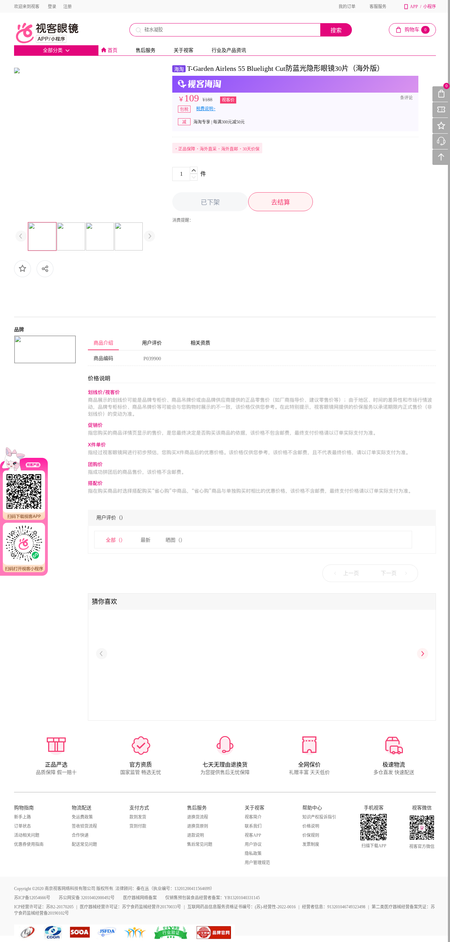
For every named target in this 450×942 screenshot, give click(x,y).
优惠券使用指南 (29, 844)
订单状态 (22, 826)
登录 (52, 6)
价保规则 (310, 835)
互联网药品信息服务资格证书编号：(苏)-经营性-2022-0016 (241, 906)
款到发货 (137, 817)
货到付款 (137, 826)
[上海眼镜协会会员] (80, 932)
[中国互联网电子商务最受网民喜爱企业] (135, 932)
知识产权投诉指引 (319, 817)
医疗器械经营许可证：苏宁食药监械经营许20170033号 (130, 906)
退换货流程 (197, 817)
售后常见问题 (199, 844)
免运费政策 (82, 817)
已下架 (210, 202)
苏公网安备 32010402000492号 (87, 897)
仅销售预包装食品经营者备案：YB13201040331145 (212, 897)
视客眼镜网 (54, 33)
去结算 (280, 202)
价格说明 (310, 826)
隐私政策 (253, 853)
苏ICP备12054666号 (32, 897)
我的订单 (347, 6)
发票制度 (310, 844)
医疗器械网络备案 (140, 897)
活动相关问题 (26, 835)
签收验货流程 (84, 826)
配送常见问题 (84, 844)
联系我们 (253, 826)
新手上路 (22, 817)
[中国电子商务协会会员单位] (28, 932)
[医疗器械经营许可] (108, 932)
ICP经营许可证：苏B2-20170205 (43, 906)
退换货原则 (197, 826)
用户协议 (253, 844)
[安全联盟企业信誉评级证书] (171, 932)
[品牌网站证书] (214, 932)
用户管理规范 (257, 862)
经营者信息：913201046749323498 (333, 906)
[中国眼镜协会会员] (54, 932)
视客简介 (253, 817)
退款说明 (195, 835)
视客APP (253, 835)
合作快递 (80, 835)
